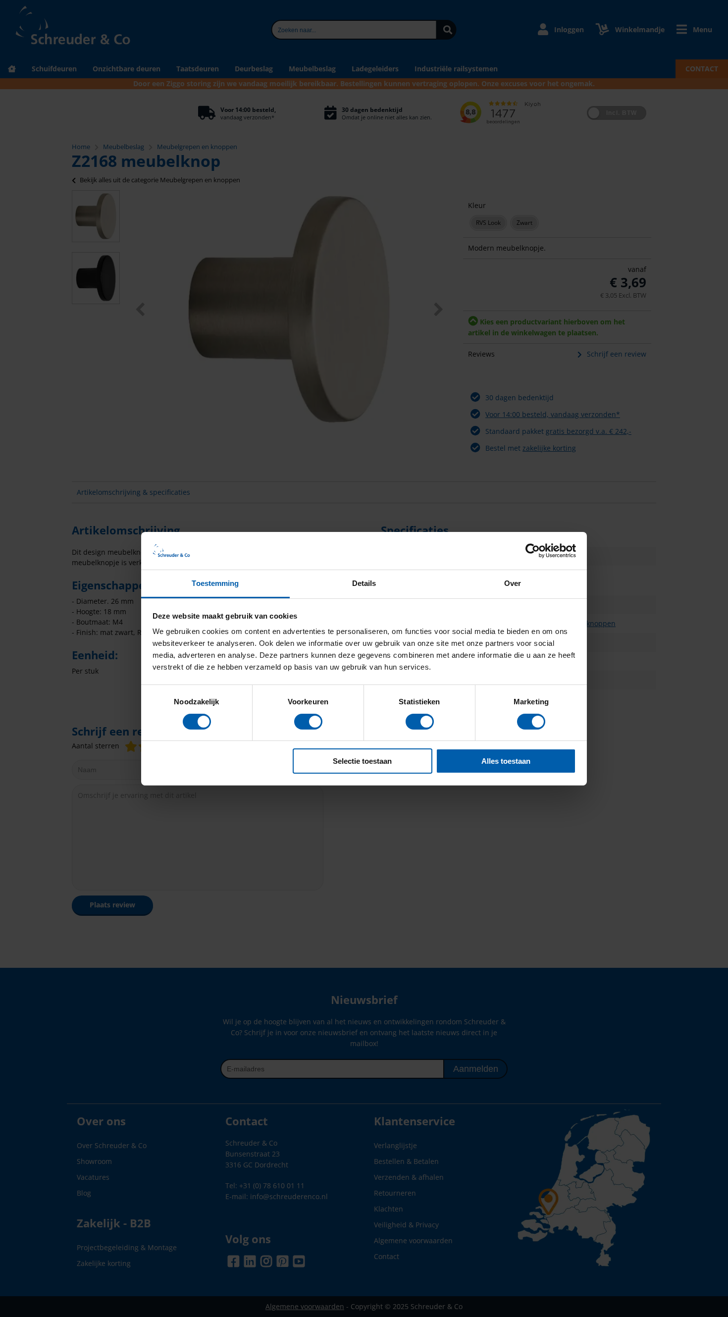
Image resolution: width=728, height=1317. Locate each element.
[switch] (308, 723)
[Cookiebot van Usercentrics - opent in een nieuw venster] (532, 550)
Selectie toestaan (362, 761)
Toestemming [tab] (215, 583)
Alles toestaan (505, 761)
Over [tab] (512, 583)
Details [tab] (364, 583)
